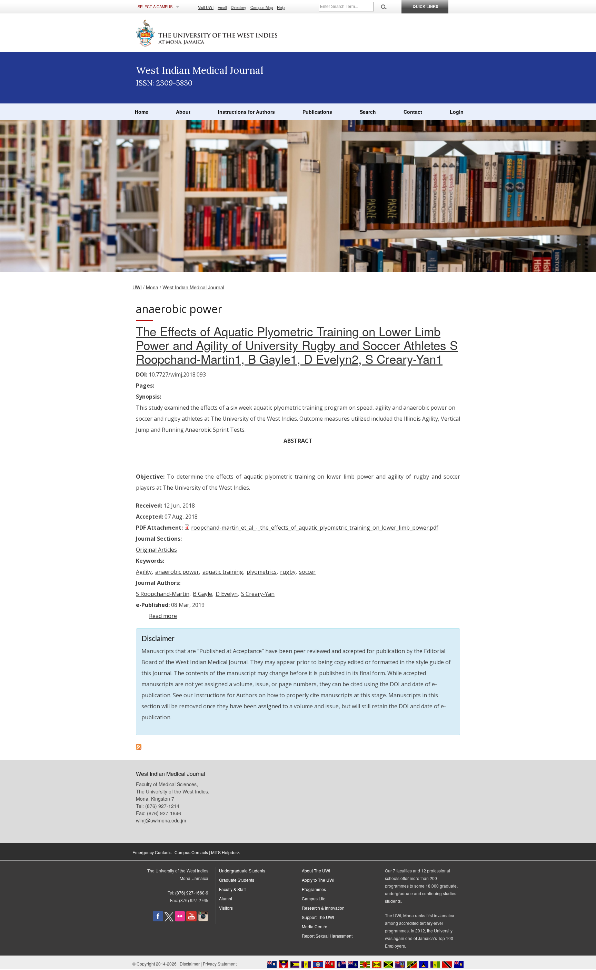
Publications (317, 112)
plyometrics (262, 572)
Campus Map (261, 7)
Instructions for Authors (246, 112)
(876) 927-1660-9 (191, 893)
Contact (413, 112)
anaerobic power (177, 572)
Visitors (226, 908)
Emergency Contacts (151, 852)
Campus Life (314, 898)
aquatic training (222, 572)
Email (222, 7)
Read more (163, 616)
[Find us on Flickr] (180, 919)
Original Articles (156, 549)
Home (141, 112)
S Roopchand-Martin (162, 594)
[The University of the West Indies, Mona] (225, 32)
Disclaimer (190, 964)
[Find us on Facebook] (158, 919)
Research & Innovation (323, 908)
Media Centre (314, 926)
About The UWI (316, 870)
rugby (288, 572)
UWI (137, 287)
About (183, 112)
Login (457, 112)
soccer (307, 572)
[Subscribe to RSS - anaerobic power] (138, 747)
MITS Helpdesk (225, 852)
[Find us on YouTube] (191, 919)
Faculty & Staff (232, 889)
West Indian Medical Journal (193, 287)
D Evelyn (227, 594)
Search (368, 112)
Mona (152, 287)
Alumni (225, 898)
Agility (144, 572)
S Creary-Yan (258, 594)
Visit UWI (205, 7)
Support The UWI (318, 917)
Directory (238, 7)
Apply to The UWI (318, 880)
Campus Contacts (191, 852)
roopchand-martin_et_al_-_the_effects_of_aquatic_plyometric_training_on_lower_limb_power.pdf (314, 527)
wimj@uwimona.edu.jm (161, 820)
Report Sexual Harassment (327, 936)
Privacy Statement (220, 964)
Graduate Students (236, 880)
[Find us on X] (169, 919)
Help (281, 7)
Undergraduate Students (242, 870)
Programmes (314, 889)
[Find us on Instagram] (203, 919)
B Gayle (202, 594)
